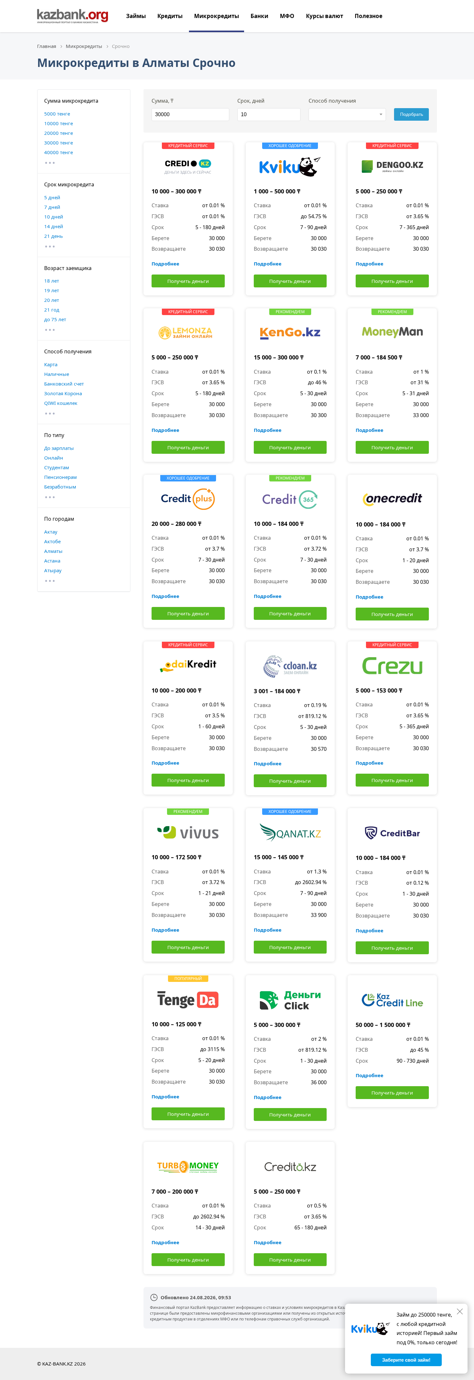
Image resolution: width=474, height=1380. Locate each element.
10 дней (53, 216)
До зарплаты (59, 448)
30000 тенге (58, 142)
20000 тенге (58, 133)
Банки (259, 16)
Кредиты (170, 16)
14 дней (53, 226)
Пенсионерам (60, 477)
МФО (287, 16)
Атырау (53, 570)
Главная (46, 46)
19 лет (51, 290)
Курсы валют (324, 16)
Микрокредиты (216, 16)
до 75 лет (55, 319)
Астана (52, 560)
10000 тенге (58, 123)
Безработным (60, 486)
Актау (50, 531)
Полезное (368, 16)
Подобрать (411, 114)
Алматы (53, 551)
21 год (51, 309)
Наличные (56, 374)
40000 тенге (58, 152)
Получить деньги (188, 281)
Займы (136, 16)
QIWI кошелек (60, 403)
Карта (50, 364)
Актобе (52, 541)
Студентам (56, 467)
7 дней (52, 207)
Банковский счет (64, 383)
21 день (53, 236)
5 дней (52, 197)
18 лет (51, 280)
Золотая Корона (63, 393)
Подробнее (165, 263)
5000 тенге (57, 113)
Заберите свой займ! (406, 1360)
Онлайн (53, 457)
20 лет (51, 300)
